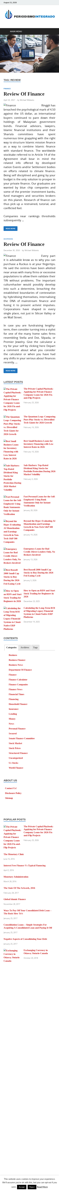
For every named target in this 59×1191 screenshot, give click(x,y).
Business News (16, 665)
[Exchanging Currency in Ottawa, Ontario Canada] (12, 950)
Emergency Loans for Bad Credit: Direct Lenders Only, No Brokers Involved (39, 552)
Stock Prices (15, 748)
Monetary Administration (16, 877)
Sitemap (9, 798)
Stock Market (15, 743)
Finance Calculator (18, 679)
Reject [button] (32, 1187)
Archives (24, 647)
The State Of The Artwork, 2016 (19, 888)
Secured (13, 733)
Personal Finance (17, 728)
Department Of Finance (20, 670)
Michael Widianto (27, 100)
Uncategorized (16, 758)
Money (12, 719)
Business (13, 655)
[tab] (11, 647)
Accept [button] (22, 1187)
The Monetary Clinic (14, 854)
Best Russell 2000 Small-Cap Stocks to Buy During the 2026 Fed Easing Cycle (38, 572)
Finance (7, 88)
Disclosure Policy (13, 793)
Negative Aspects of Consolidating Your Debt (25, 939)
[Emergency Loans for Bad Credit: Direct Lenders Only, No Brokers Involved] (12, 549)
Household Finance (18, 704)
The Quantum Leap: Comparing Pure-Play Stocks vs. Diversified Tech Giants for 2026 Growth (39, 419)
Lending (13, 714)
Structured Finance (18, 753)
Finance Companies (18, 684)
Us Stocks (8, 239)
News (11, 723)
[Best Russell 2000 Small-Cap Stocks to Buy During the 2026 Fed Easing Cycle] (12, 570)
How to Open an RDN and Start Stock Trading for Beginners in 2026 (39, 593)
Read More (9, 227)
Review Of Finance (24, 94)
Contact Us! (11, 788)
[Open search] (52, 31)
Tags (35, 647)
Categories (11, 647)
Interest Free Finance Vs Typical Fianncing (25, 865)
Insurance (13, 709)
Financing (13, 699)
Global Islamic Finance (15, 899)
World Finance (16, 768)
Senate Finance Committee (22, 738)
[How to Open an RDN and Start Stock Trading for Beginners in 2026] (12, 591)
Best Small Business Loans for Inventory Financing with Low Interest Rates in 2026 (38, 444)
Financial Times (16, 694)
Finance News (15, 689)
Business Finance (17, 660)
